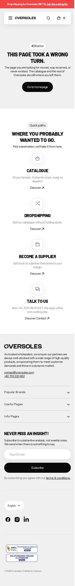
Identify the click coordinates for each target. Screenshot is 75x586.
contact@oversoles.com (19, 372)
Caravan (37, 574)
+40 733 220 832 (14, 376)
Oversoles (16, 574)
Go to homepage (35, 87)
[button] (10, 18)
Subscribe (36, 468)
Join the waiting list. (57, 4)
